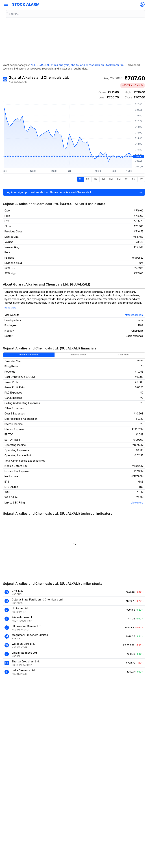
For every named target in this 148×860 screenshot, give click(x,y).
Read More (10, 307)
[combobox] (75, 14)
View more (137, 502)
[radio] (80, 179)
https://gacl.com (134, 314)
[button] (6, 4)
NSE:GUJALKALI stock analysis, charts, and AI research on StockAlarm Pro (77, 64)
